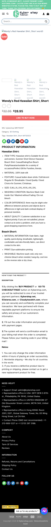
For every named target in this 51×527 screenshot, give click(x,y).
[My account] (43, 13)
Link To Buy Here (25, 118)
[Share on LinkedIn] (26, 141)
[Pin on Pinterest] (22, 141)
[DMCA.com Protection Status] (25, 507)
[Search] (7, 13)
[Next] (45, 53)
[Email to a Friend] (17, 141)
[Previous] (6, 53)
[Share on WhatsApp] (4, 141)
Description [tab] (7, 280)
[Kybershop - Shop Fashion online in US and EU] (25, 14)
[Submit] (46, 21)
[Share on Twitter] (13, 141)
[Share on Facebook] (9, 141)
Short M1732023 (24, 136)
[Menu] (3, 14)
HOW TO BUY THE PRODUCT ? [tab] (14, 275)
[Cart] (48, 13)
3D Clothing (14, 132)
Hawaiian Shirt (11, 136)
